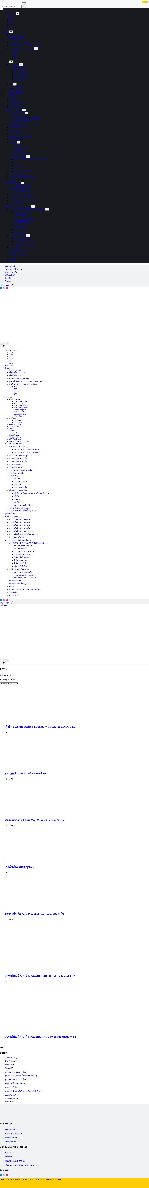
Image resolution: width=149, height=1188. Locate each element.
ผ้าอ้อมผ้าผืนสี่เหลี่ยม (22, 557)
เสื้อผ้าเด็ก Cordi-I (16, 375)
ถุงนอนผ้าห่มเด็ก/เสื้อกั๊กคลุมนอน (22, 511)
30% (11, 359)
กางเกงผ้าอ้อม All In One (24, 555)
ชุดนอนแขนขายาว (17, 447)
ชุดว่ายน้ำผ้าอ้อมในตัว (23, 572)
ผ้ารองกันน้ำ (14, 595)
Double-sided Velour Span (19, 441)
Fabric (7, 397)
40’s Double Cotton (21, 406)
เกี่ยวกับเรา (9, 278)
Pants (16, 391)
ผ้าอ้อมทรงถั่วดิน (21, 563)
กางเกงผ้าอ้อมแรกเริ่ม (23, 546)
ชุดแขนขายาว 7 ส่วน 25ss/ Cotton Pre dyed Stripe (34, 820)
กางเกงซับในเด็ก (20, 487)
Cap (15, 393)
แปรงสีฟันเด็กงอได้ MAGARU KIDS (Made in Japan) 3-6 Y (40, 975)
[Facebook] (1, 288)
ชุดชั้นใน (13, 476)
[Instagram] (7, 288)
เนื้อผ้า (7, 1068)
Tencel (11, 429)
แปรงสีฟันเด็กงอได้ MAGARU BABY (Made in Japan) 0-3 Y (41, 1036)
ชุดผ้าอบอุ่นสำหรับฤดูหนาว (20, 455)
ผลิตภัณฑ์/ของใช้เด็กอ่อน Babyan (18, 540)
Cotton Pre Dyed (20, 412)
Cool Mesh (18, 422)
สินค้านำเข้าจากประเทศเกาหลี (21, 384)
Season (7, 1101)
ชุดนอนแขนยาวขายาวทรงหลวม (27, 453)
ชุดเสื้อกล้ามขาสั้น (16, 473)
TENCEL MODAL (16, 427)
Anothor (58, 1179)
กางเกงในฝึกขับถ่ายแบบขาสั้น (21, 531)
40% (11, 357)
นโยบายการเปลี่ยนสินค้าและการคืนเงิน (21, 1165)
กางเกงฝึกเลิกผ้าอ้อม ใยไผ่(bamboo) (23, 534)
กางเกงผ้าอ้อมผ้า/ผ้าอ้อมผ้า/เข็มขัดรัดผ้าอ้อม (27, 543)
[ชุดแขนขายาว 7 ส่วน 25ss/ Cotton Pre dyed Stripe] (22, 815)
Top (15, 389)
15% (11, 363)
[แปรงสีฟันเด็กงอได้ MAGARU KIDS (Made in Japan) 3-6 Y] (22, 970)
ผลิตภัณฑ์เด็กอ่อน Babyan (19, 378)
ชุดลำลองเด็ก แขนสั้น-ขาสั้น (20, 470)
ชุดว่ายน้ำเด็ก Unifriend (23, 505)
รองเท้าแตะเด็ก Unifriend (19, 508)
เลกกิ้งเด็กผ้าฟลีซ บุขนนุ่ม (20, 867)
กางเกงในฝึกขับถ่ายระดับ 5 (20, 525)
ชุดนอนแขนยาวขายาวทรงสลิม (26, 450)
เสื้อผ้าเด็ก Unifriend (17, 373)
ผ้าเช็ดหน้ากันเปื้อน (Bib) (19, 584)
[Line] (4, 288)
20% (11, 361)
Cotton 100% (14, 399)
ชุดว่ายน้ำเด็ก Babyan (17, 569)
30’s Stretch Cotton (21, 408)
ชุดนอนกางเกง (15, 464)
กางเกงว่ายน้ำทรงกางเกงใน (25, 578)
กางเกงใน (18, 479)
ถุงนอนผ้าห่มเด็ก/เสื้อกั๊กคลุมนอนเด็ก (19, 1076)
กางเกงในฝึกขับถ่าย (13, 517)
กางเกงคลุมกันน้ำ (16, 537)
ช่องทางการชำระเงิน (13, 269)
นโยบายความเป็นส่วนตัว (15, 1161)
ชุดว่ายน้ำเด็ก (10, 514)
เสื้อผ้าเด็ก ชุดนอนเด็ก (13, 444)
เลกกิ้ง (16, 502)
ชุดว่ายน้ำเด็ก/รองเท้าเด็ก (15, 1080)
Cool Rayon (18, 420)
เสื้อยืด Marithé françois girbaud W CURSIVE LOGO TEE (40, 726)
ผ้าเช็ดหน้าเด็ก (15, 581)
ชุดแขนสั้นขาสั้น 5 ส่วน (18, 461)
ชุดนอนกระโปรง (16, 467)
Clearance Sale (10, 350)
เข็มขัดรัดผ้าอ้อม (20, 566)
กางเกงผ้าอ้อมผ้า (21, 549)
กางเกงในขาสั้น (20, 482)
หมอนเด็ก (13, 592)
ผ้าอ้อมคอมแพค (20, 560)
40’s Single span (15, 439)
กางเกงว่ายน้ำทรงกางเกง (24, 575)
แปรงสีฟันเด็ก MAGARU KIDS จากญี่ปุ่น (25, 381)
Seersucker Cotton (20, 414)
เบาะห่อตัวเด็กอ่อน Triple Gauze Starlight (25, 590)
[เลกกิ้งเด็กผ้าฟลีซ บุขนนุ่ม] (22, 861)
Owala (16, 395)
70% (11, 352)
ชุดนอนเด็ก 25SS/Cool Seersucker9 (26, 773)
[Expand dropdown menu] (11, 368)
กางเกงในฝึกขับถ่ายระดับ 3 (20, 520)
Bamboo (12, 431)
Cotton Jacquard (20, 410)
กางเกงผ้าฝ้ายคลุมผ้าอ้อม (24, 552)
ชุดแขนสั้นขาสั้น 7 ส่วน (18, 458)
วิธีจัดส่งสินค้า (10, 275)
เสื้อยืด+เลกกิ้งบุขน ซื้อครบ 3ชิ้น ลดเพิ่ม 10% (31, 493)
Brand (7, 368)
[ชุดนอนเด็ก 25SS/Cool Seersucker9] (22, 768)
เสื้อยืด (16, 496)
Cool (11, 418)
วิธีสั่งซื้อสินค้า (10, 266)
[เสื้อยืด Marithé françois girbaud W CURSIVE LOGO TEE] (22, 721)
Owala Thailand (15, 370)
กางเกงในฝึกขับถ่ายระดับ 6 (20, 528)
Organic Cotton (15, 424)
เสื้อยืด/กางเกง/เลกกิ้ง (17, 490)
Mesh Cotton (19, 416)
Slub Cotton (18, 403)
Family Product (10, 1098)
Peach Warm (14, 435)
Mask (16, 387)
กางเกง (17, 499)
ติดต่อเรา (8, 281)
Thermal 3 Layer (15, 437)
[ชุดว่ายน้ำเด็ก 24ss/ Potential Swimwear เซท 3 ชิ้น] (22, 908)
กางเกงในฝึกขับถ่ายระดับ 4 (20, 522)
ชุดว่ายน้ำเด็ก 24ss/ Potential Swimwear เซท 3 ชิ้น (34, 914)
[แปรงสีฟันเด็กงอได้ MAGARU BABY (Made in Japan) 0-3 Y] (22, 1031)
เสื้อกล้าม (18, 485)
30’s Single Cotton (21, 401)
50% (11, 354)
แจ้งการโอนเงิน (11, 272)
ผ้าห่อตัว (12, 587)
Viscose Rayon (14, 433)
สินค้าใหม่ (9, 365)
